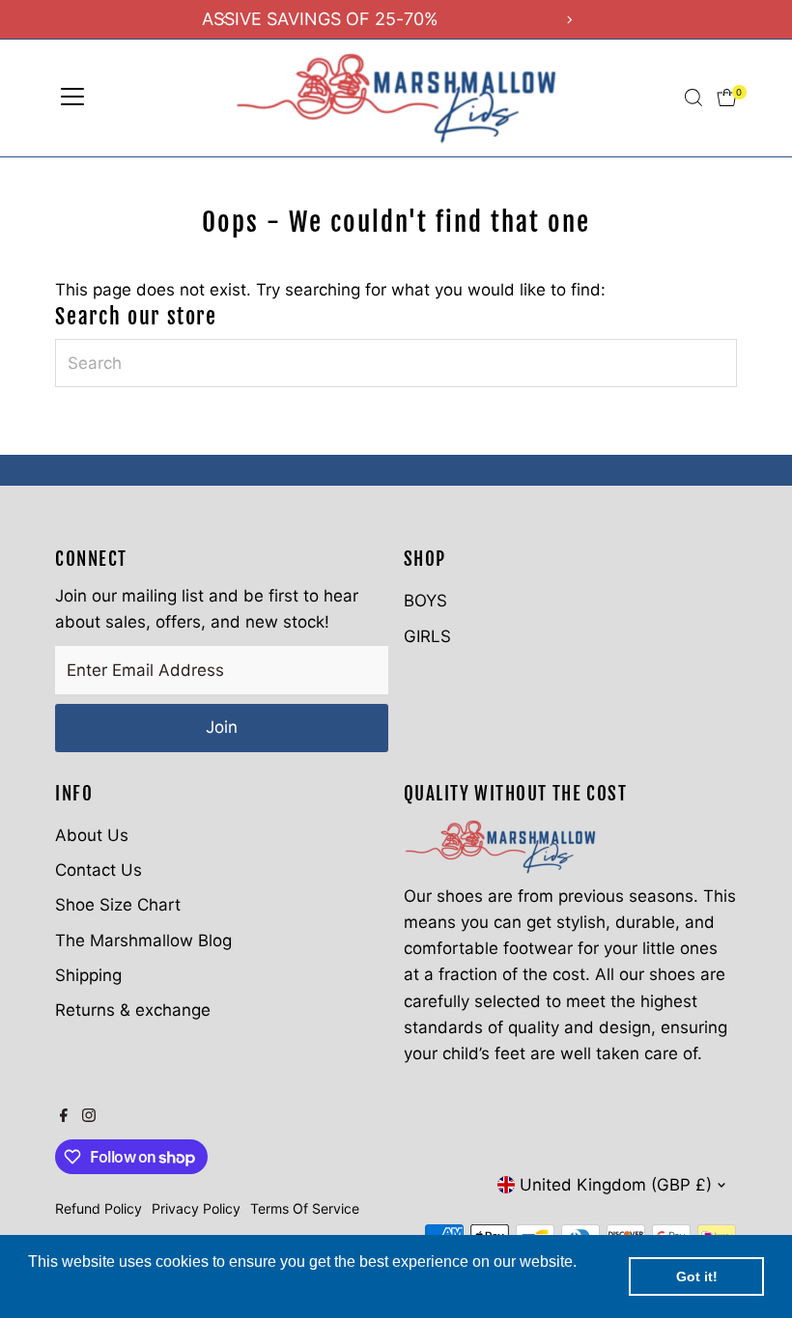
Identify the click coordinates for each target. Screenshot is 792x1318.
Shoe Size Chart (118, 904)
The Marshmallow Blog (143, 940)
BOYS (425, 600)
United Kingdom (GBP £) (616, 1184)
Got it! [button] (697, 1276)
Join (222, 727)
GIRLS (427, 636)
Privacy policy (196, 1208)
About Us (91, 835)
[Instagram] (88, 1116)
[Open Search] (693, 97)
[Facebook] (63, 1116)
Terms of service (304, 1208)
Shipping (88, 975)
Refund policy (98, 1208)
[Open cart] (727, 97)
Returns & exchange (133, 1010)
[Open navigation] (72, 97)
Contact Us (98, 870)
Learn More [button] (70, 1287)
